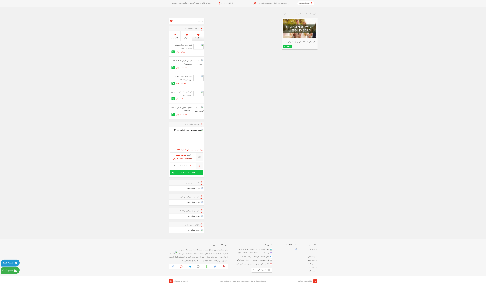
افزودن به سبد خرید (187, 172)
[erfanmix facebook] (173, 266)
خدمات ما (312, 253)
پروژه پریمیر (311, 260)
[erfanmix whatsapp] (206, 266)
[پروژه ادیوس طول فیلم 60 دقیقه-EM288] (186, 138)
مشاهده (288, 46)
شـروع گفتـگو (7, 263)
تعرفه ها (312, 249)
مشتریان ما (311, 267)
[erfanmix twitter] (215, 266)
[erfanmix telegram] (190, 266)
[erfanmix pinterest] (223, 266)
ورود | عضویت (304, 3)
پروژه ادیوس (311, 256)
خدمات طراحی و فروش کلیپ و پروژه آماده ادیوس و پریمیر (191, 3)
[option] (286, 260)
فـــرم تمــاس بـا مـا (259, 270)
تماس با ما (311, 264)
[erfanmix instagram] (198, 266)
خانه (305, 14)
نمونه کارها (312, 271)
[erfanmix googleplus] (181, 266)
